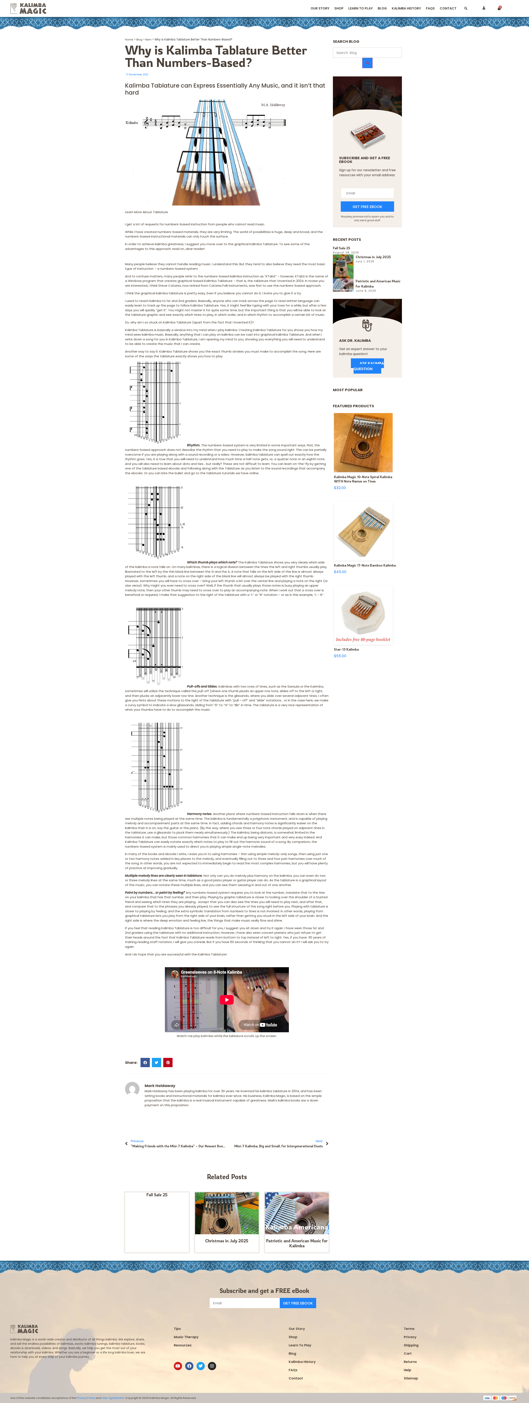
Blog (382, 8)
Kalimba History (406, 8)
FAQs (293, 1370)
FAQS (430, 8)
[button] (466, 8)
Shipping (411, 1345)
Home (129, 40)
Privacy (410, 1337)
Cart (408, 1353)
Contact (448, 8)
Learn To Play (300, 1345)
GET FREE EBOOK (367, 206)
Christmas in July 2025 (226, 1240)
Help (407, 1370)
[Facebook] (189, 1366)
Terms (409, 1328)
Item (148, 40)
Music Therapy (186, 1337)
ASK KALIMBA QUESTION (369, 366)
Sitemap (411, 1378)
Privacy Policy (86, 1398)
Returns (410, 1361)
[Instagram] (212, 1366)
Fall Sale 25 (157, 1194)
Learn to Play (360, 8)
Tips (177, 1328)
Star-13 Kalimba (346, 649)
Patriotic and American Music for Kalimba (297, 1243)
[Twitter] (201, 1366)
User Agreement (113, 1398)
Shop (338, 8)
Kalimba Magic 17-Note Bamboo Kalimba (365, 565)
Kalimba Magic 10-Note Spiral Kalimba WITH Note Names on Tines (363, 479)
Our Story (320, 8)
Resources (183, 1345)
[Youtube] (178, 1366)
